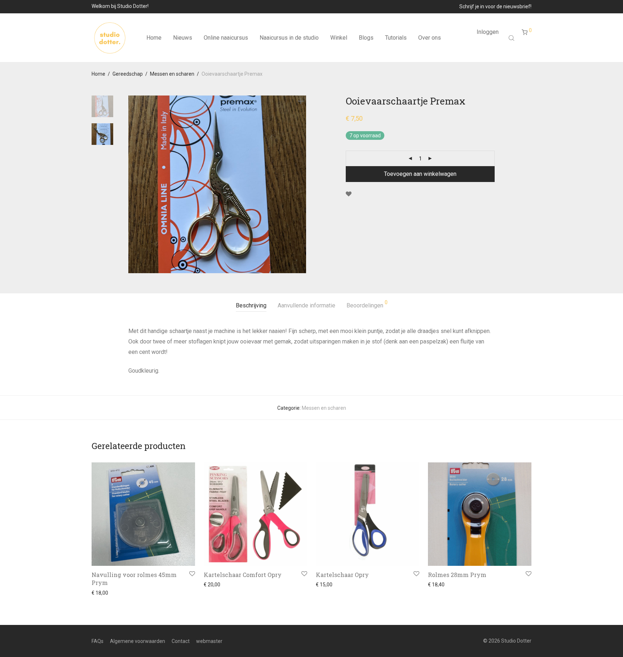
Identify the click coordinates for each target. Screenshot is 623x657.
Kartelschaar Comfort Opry (243, 574)
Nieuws (182, 37)
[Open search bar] (512, 37)
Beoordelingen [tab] (367, 304)
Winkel (338, 37)
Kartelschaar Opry (342, 574)
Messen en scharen (172, 74)
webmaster (209, 641)
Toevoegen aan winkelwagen (420, 173)
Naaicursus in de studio (289, 37)
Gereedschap (127, 74)
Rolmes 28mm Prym (457, 574)
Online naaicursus (226, 37)
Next (302, 184)
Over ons (429, 37)
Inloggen (488, 31)
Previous (133, 184)
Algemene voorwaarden (137, 641)
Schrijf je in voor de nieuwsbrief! (495, 6)
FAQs (97, 641)
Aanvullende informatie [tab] (306, 305)
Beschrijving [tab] (251, 305)
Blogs (366, 37)
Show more (102, 593)
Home (154, 37)
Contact (181, 641)
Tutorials (396, 37)
